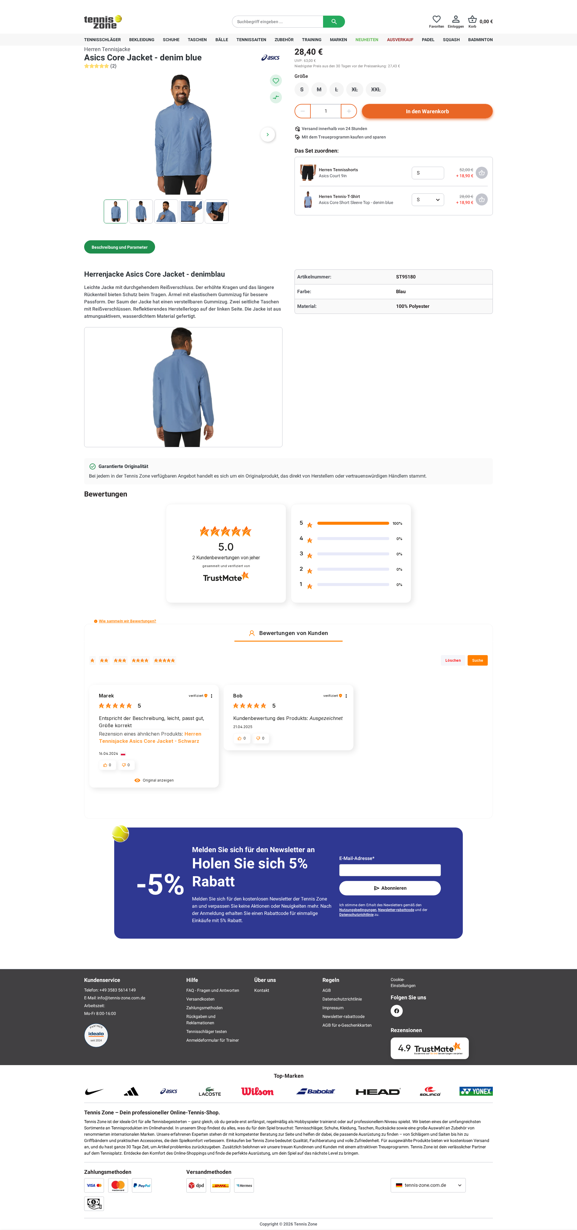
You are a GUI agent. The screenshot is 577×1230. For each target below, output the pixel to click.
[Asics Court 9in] (308, 172)
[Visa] (94, 1185)
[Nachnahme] (94, 1203)
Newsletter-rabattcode (396, 910)
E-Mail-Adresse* (356, 858)
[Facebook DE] (397, 1011)
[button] (96, 621)
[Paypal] (142, 1185)
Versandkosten (200, 999)
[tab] (119, 247)
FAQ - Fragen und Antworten (212, 990)
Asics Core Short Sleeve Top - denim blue (356, 202)
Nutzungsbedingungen (358, 910)
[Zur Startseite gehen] (103, 22)
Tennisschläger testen (206, 1031)
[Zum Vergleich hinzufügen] (276, 97)
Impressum (332, 1007)
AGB (326, 990)
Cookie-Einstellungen (397, 982)
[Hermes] (244, 1185)
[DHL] (220, 1185)
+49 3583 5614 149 (123, 4)
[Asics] (270, 57)
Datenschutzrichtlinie (356, 915)
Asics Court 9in (333, 175)
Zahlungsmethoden (204, 1007)
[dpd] (196, 1185)
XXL (378, 91)
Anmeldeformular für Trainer (212, 1040)
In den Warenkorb (427, 111)
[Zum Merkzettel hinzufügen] (276, 80)
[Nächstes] (268, 134)
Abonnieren (394, 888)
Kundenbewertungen (226, 557)
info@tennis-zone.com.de (121, 997)
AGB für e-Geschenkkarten (347, 1025)
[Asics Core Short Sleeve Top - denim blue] (308, 199)
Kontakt (261, 990)
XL (357, 91)
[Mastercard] (118, 1185)
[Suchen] (334, 22)
